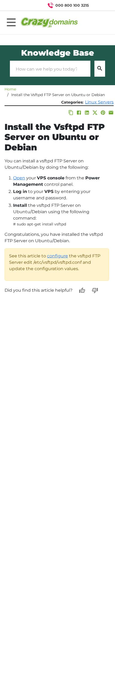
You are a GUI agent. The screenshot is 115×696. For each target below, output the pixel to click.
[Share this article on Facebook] (79, 113)
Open (19, 177)
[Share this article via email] (111, 113)
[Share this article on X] (95, 113)
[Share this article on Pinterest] (103, 113)
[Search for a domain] (100, 5)
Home (10, 89)
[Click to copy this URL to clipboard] (71, 113)
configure (57, 255)
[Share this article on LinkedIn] (87, 113)
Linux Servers (99, 102)
